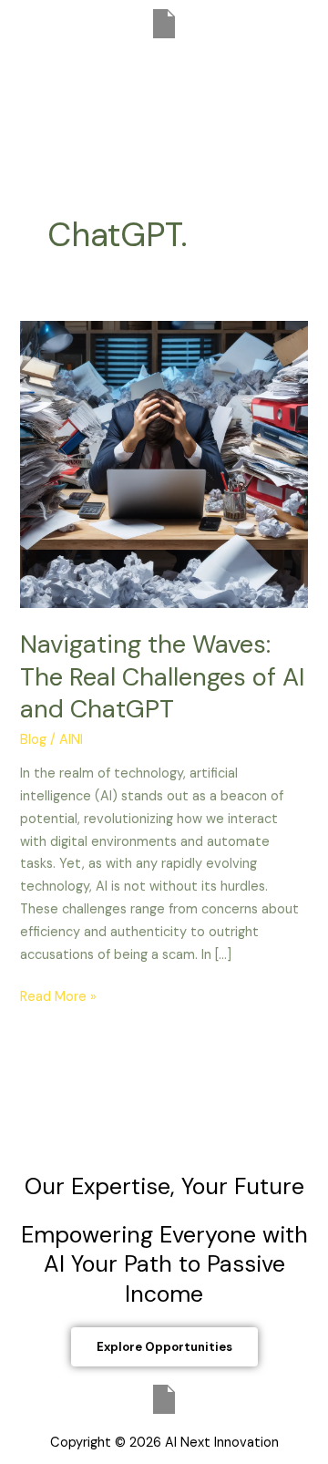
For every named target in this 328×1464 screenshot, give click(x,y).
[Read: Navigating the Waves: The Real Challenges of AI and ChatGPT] (163, 463)
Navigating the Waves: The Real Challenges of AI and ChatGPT (162, 676)
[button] (164, 73)
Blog (33, 739)
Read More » (58, 995)
